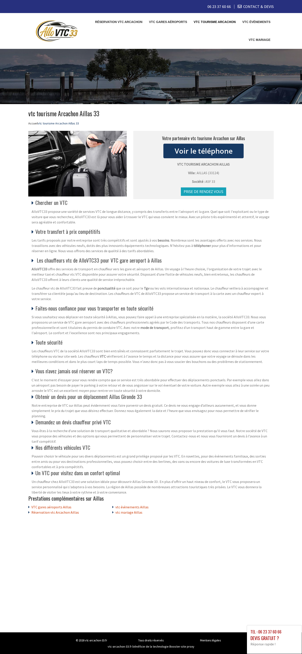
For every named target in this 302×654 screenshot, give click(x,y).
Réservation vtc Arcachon (118, 22)
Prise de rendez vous (203, 191)
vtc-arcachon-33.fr (96, 640)
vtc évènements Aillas (132, 507)
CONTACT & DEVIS (258, 6)
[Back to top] (289, 641)
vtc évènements (256, 22)
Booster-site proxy (181, 646)
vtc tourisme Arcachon (215, 22)
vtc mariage (259, 40)
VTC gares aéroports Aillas (51, 507)
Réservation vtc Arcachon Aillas (55, 512)
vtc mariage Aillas (128, 512)
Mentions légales (210, 640)
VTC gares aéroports (168, 22)
